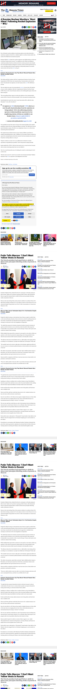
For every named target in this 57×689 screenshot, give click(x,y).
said (13, 68)
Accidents (15, 164)
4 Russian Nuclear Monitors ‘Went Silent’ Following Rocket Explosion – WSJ (18, 21)
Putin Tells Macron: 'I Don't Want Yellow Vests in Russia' (17, 256)
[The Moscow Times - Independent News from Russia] (12, 10)
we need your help (14, 201)
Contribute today (49, 11)
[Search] (55, 15)
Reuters (5, 266)
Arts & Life (30, 15)
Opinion (24, 15)
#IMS (12, 106)
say (8, 59)
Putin (13, 430)
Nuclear (10, 164)
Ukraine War (9, 15)
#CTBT (26, 106)
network (22, 87)
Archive (41, 15)
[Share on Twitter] (25, 27)
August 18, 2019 (27, 121)
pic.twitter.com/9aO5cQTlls (18, 118)
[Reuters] (2, 267)
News (4, 15)
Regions (14, 15)
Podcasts (36, 15)
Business (20, 15)
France (10, 430)
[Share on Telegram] (27, 27)
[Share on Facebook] (23, 27)
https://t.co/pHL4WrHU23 (23, 116)
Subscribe (32, 174)
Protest (17, 430)
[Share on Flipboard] (33, 27)
